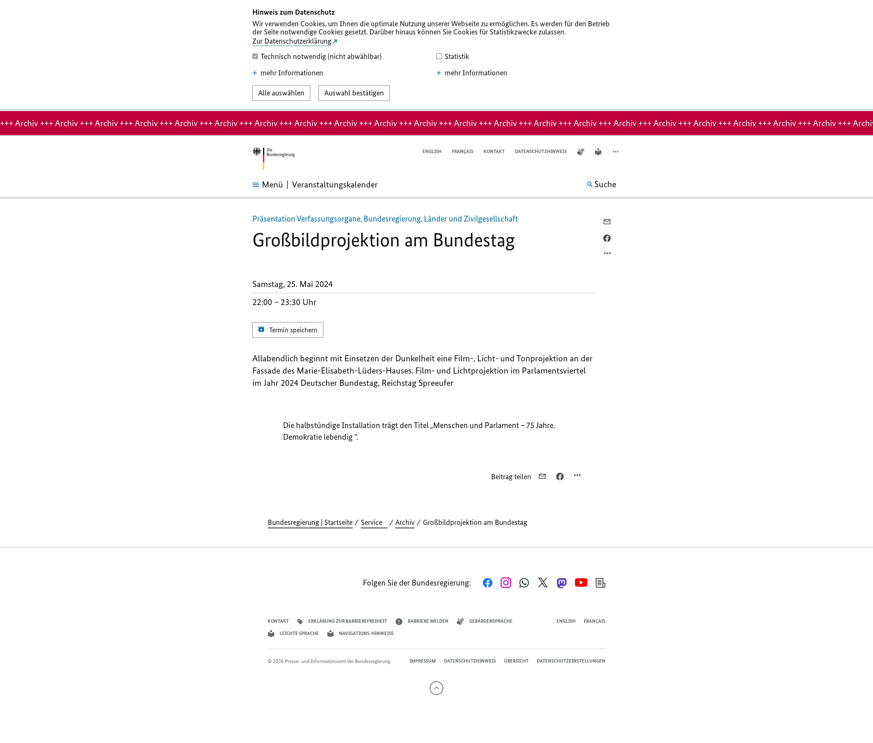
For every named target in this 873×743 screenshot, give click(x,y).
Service (374, 522)
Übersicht (516, 661)
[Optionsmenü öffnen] (608, 255)
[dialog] (436, 55)
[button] (616, 152)
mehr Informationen (292, 73)
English (432, 151)
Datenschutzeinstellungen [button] (571, 661)
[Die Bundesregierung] (273, 159)
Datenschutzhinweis (541, 151)
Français (462, 151)
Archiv (405, 522)
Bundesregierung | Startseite (310, 522)
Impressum (423, 661)
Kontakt (494, 151)
